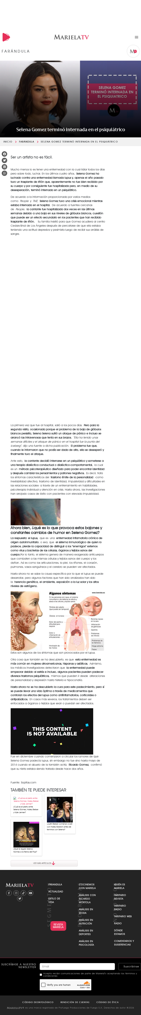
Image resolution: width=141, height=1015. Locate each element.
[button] (136, 37)
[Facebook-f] (9, 893)
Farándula (26, 141)
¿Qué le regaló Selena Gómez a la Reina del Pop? (25, 850)
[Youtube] (30, 893)
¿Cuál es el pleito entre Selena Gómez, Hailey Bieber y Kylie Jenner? (25, 810)
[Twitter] (20, 898)
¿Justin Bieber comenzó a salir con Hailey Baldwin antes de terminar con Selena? (59, 827)
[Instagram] (16, 893)
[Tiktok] (23, 893)
